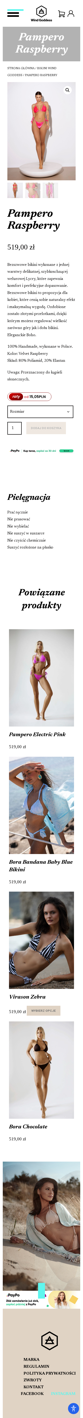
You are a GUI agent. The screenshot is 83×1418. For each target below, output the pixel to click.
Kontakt (34, 1387)
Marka (31, 1360)
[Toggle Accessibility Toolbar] (74, 1409)
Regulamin (36, 1367)
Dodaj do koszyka (46, 428)
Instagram (63, 1394)
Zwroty (33, 1380)
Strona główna (21, 68)
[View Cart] (61, 13)
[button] (67, 90)
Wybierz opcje (43, 1010)
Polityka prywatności (50, 1374)
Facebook (32, 1394)
